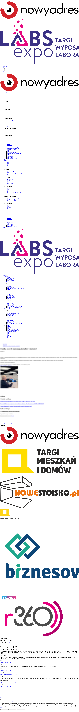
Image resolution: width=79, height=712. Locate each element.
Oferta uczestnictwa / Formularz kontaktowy (15, 105)
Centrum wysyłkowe (11, 114)
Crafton (9, 642)
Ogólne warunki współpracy (12, 122)
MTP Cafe (9, 150)
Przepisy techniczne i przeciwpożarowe (14, 123)
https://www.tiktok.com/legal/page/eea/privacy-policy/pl (10, 701)
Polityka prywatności (11, 121)
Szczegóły (8, 649)
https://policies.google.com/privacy (6, 662)
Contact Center (10, 111)
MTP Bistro (9, 151)
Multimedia (9, 96)
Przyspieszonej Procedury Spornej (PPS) (14, 192)
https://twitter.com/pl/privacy (5, 697)
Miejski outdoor (10, 112)
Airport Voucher (10, 156)
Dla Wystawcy (5, 99)
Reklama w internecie (11, 113)
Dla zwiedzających (10, 137)
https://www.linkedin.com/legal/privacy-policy (8, 674)
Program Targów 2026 (11, 132)
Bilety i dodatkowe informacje (16, 417)
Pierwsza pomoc (10, 157)
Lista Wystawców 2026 (11, 131)
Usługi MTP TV (10, 115)
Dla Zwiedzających (6, 126)
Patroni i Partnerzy (10, 165)
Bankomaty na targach (11, 152)
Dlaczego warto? (10, 103)
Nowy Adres (5, 66)
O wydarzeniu (5, 93)
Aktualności (5, 92)
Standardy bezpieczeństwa (12, 158)
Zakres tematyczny (10, 95)
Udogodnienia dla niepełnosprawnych (14, 153)
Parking (8, 146)
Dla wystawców (10, 120)
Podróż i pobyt (5, 209)
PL (3, 67)
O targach (9, 94)
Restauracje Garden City (11, 149)
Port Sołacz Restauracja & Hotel (13, 148)
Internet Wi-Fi (9, 154)
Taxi (8, 155)
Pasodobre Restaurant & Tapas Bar (13, 147)
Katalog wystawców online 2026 (13, 130)
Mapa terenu (9, 145)
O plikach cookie (14, 649)
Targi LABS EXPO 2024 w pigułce (38, 417)
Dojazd (8, 143)
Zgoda (3, 649)
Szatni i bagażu (10, 139)
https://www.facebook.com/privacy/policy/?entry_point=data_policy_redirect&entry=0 (16, 682)
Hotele (8, 106)
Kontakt (4, 159)
